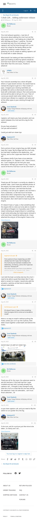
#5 (35, 179)
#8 (35, 341)
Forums (22, 499)
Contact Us (23, 495)
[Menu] (2, 10)
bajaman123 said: (9, 256)
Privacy (5, 516)
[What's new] (31, 10)
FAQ (20, 490)
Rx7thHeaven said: (10, 307)
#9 (35, 377)
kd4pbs (9, 70)
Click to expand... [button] (18, 272)
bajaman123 (11, 137)
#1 (35, 31)
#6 (35, 250)
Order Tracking (9, 490)
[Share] (32, 32)
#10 (35, 405)
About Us (6, 485)
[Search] (35, 10)
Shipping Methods (10, 495)
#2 (35, 78)
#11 (35, 423)
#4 (35, 145)
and (10, 364)
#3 (35, 114)
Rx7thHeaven (7, 20)
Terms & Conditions (15, 516)
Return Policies (25, 485)
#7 (35, 302)
